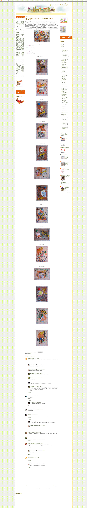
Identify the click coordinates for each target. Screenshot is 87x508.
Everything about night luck (64, 134)
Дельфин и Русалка (20, 34)
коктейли (19, 42)
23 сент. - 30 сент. (64, 124)
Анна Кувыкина (20, 22)
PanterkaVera (32, 373)
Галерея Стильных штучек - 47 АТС (64, 90)
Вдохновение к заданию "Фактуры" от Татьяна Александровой (67, 189)
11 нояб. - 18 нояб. (65, 56)
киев (16, 42)
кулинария (18, 45)
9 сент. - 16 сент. (64, 127)
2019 (62, 42)
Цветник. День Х (64, 62)
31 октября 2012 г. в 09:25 (35, 358)
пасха (17, 57)
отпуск (17, 55)
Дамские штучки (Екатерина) (63, 100)
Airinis (23, 71)
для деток (22, 38)
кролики (22, 44)
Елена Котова (21, 39)
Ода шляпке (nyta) (64, 94)
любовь (22, 45)
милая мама (18, 48)
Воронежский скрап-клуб (65, 147)
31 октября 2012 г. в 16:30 (41, 450)
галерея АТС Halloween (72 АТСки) (63, 64)
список (23, 66)
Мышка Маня (21, 49)
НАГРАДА (17, 50)
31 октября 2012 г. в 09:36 (38, 386)
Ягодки (17, 71)
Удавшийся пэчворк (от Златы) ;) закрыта (64, 71)
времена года (20, 31)
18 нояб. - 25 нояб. (65, 55)
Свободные (18, 63)
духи (17, 39)
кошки (22, 43)
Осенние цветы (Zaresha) (63, 61)
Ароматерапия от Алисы (64, 110)
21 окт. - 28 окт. (64, 119)
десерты (17, 38)
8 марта (22, 21)
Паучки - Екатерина (64, 80)
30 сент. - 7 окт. (64, 123)
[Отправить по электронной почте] (38, 352)
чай (19, 69)
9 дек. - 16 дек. (64, 51)
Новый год (20, 52)
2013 (62, 46)
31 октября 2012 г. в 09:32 (38, 373)
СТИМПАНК (18, 67)
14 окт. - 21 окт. (64, 120)
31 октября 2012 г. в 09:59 (37, 432)
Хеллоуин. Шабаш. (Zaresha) (64, 84)
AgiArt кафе (63, 137)
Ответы (30, 363)
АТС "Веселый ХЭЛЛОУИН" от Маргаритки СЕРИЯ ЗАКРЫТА (64, 75)
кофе (17, 43)
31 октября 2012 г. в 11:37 (39, 443)
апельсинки (18, 23)
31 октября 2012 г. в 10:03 (37, 402)
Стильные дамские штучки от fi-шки (64, 104)
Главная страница (41, 485)
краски (17, 44)
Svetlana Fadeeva (33, 369)
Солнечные (18, 65)
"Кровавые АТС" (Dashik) (63, 82)
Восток (22, 30)
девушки (22, 33)
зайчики (20, 40)
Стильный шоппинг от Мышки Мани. (64, 106)
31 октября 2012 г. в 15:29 (35, 457)
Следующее (28, 485)
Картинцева (22, 41)
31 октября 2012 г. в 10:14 (41, 425)
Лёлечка (31, 402)
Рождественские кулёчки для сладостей (67, 163)
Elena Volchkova (30, 432)
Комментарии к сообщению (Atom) (44, 488)
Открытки (22, 54)
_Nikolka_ (17, 21)
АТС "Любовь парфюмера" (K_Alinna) (63, 115)
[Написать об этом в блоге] (39, 352)
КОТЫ (22, 42)
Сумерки (22, 67)
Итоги (19, 41)
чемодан (22, 69)
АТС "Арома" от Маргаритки (63, 108)
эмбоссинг (22, 70)
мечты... (22, 47)
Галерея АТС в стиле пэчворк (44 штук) (64, 67)
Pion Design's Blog (64, 133)
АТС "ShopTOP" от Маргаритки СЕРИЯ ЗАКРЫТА (64, 98)
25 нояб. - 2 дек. (64, 54)
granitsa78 (18, 73)
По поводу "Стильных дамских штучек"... (64, 117)
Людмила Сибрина (18, 46)
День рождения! (18, 35)
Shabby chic (63, 161)
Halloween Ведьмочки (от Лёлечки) (64, 86)
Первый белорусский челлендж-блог (64, 154)
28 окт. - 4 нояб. (64, 59)
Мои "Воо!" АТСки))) (64, 72)
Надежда (22, 50)
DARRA (29, 414)
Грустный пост (63, 144)
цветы (17, 69)
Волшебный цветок (20, 29)
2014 (62, 45)
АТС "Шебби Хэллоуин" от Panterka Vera (63, 78)
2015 (62, 44)
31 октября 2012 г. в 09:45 (34, 414)
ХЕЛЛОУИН (63, 95)
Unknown (29, 358)
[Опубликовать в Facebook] (41, 352)
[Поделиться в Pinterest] (42, 352)
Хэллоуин (22, 68)
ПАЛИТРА (18, 56)
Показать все (69, 192)
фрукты (17, 68)
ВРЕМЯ (17, 32)
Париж (23, 56)
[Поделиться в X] (40, 352)
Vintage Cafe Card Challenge (65, 175)
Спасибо (18, 66)
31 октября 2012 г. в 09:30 (41, 369)
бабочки (22, 26)
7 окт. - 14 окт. (64, 122)
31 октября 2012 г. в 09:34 (38, 377)
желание (17, 40)
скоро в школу (20, 64)
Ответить (29, 361)
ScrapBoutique (63, 182)
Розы (20, 60)
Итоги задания (67, 169)
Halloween (29, 353)
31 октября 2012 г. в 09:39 (38, 409)
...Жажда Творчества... (64, 186)
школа (17, 70)
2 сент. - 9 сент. (64, 128)
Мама (23, 46)
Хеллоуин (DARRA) (64, 88)
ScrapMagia (63, 168)
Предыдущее (55, 485)
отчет (23, 55)
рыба (23, 61)
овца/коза (18, 53)
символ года (22, 63)
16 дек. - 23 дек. (64, 50)
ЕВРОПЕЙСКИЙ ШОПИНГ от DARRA (64, 102)
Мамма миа (18, 47)
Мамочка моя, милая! (64, 68)
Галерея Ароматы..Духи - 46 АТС (64, 92)
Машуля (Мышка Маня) (31, 443)
